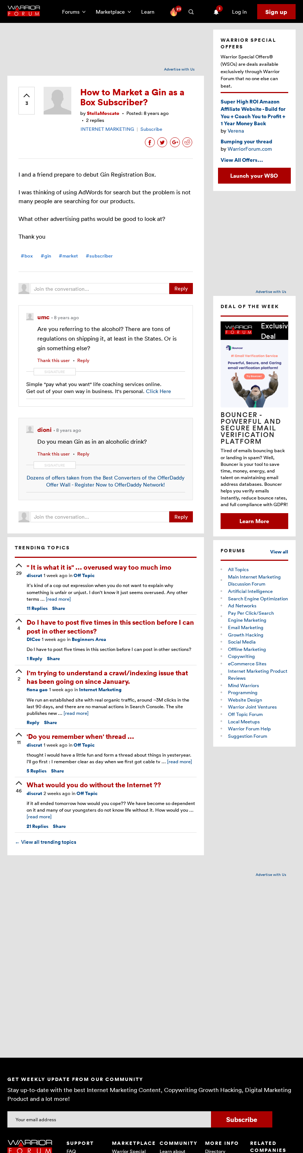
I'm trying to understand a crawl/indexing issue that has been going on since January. (107, 677)
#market (68, 256)
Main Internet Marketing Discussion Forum (254, 580)
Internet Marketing (100, 689)
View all (279, 551)
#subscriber (99, 256)
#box (27, 256)
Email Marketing (245, 627)
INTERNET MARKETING (107, 129)
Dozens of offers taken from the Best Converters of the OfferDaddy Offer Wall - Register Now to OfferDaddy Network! (105, 481)
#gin (46, 256)
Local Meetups (244, 721)
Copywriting (241, 656)
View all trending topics (45, 842)
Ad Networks (242, 605)
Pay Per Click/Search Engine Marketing (251, 617)
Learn (150, 11)
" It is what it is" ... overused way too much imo (99, 567)
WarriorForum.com (250, 148)
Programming (243, 692)
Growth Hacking (245, 634)
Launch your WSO (254, 175)
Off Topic (84, 575)
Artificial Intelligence (250, 591)
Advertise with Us (179, 69)
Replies (37, 608)
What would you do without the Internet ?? (94, 784)
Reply (181, 288)
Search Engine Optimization (258, 598)
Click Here (158, 391)
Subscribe (151, 129)
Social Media (242, 641)
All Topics (238, 569)
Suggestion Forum (247, 736)
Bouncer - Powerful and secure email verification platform (251, 427)
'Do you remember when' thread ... (80, 736)
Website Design (245, 699)
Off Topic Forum (245, 714)
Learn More (254, 521)
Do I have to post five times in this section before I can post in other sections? (110, 626)
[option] (254, 425)
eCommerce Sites (247, 663)
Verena (236, 130)
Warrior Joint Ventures (252, 706)
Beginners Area (89, 639)
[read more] (58, 599)
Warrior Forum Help (249, 728)
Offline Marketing (247, 649)
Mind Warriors (243, 685)
